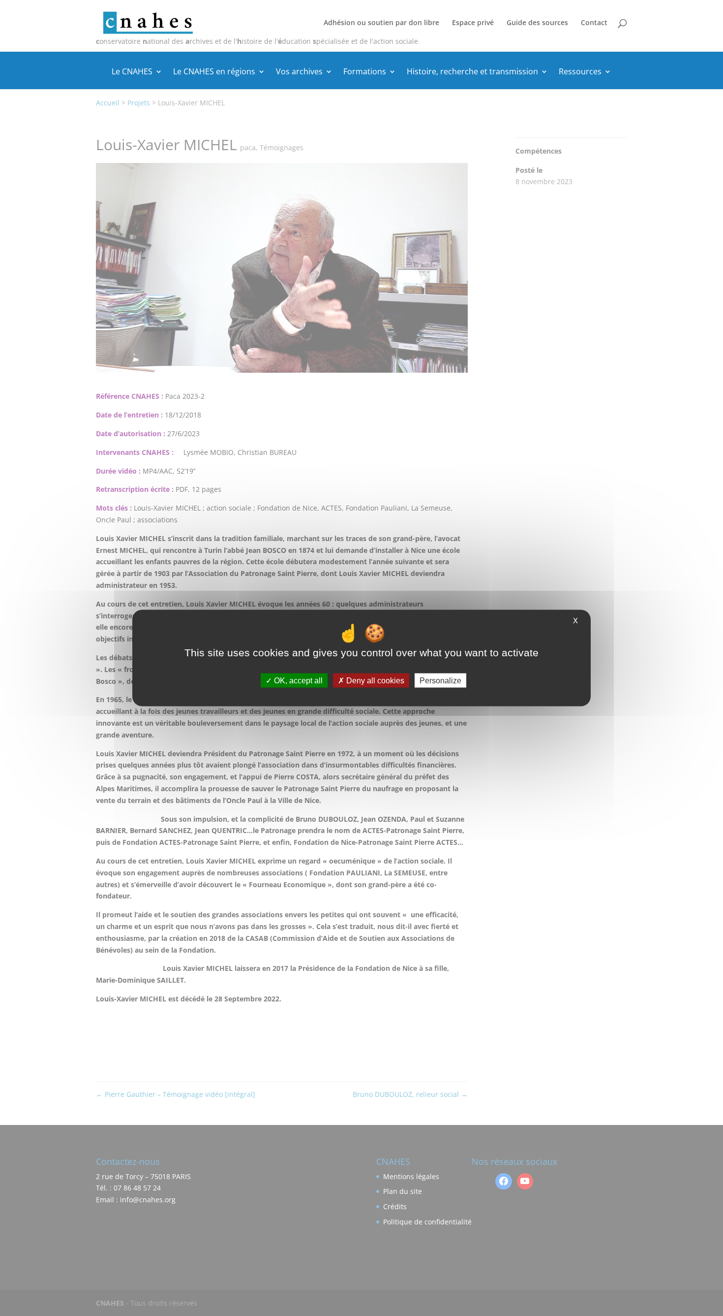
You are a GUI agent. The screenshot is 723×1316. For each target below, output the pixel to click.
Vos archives (299, 72)
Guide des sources (537, 23)
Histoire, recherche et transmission (472, 72)
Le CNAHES (132, 72)
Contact (594, 23)
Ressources (580, 72)
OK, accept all (297, 680)
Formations (364, 72)
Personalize (440, 680)
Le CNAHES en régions (214, 72)
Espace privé (473, 23)
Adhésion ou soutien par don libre (381, 23)
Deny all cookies (374, 680)
